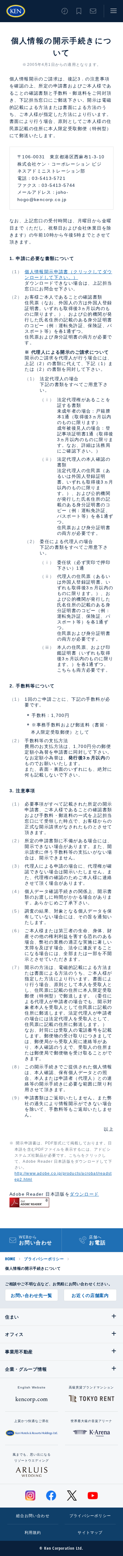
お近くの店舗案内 (90, 1295)
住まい (12, 1316)
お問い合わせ (93, 11)
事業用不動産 (19, 1351)
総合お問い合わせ (33, 1516)
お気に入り (79, 11)
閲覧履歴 (65, 11)
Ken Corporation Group (15, 11)
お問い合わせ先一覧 (31, 1295)
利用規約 (33, 1532)
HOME (10, 1259)
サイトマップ (90, 1532)
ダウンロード (84, 1194)
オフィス (14, 1334)
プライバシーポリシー (44, 1259)
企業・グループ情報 (26, 1369)
